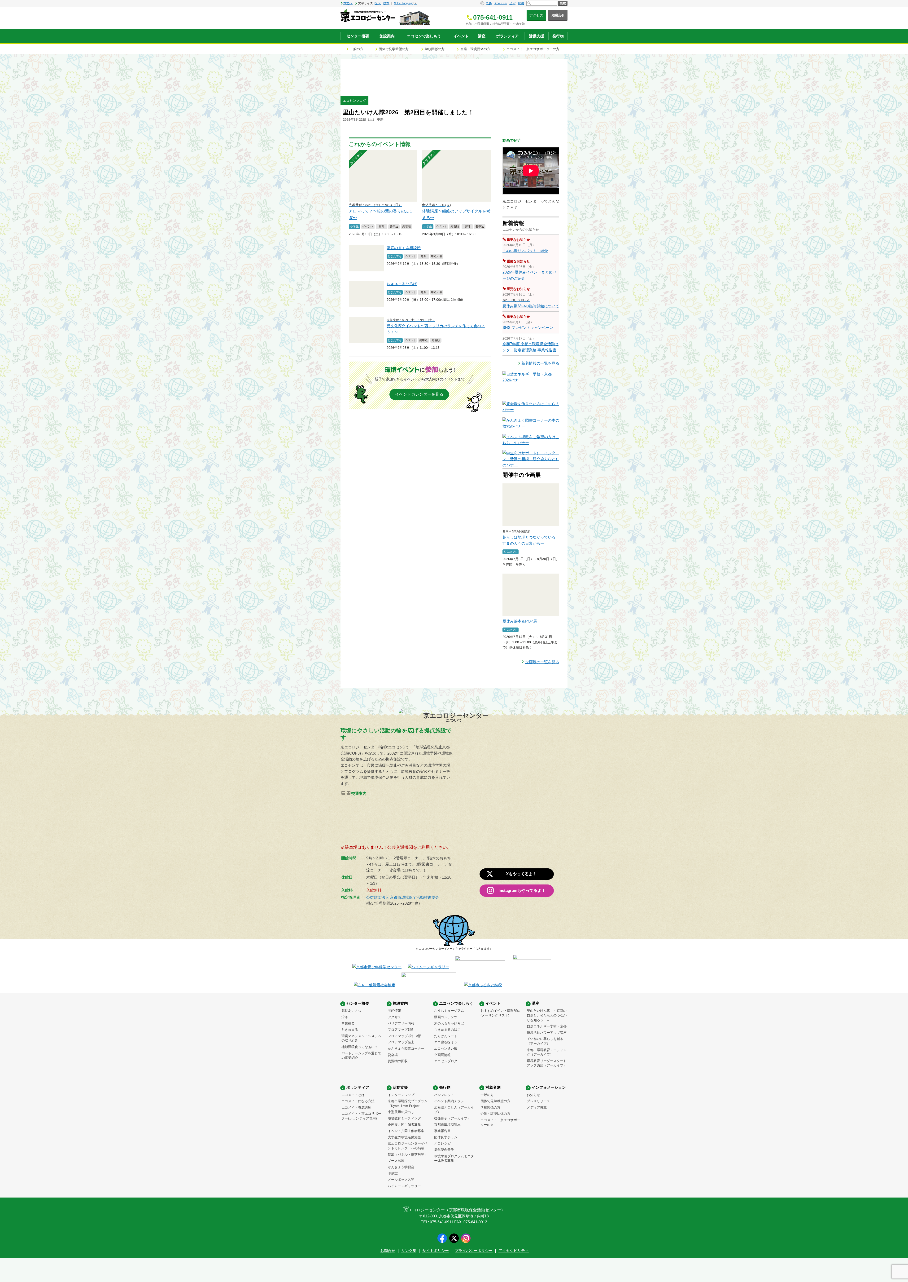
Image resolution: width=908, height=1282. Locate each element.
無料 (381, 226)
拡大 (378, 3)
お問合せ (558, 15)
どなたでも (395, 256)
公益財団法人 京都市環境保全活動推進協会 (402, 897)
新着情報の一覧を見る (540, 363)
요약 (512, 3)
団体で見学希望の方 (394, 49)
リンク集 (408, 1251)
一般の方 (356, 49)
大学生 (427, 226)
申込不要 (436, 256)
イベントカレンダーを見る (419, 394)
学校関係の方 (435, 49)
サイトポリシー (435, 1251)
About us (500, 3)
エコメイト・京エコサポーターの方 (532, 49)
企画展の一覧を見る (542, 662)
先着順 (406, 226)
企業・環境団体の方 (475, 49)
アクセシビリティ (513, 1251)
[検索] (541, 3)
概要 (489, 3)
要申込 (394, 226)
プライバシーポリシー (474, 1251)
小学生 (354, 226)
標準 (386, 3)
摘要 (521, 3)
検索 (563, 3)
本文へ (348, 3)
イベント (368, 226)
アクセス (536, 15)
